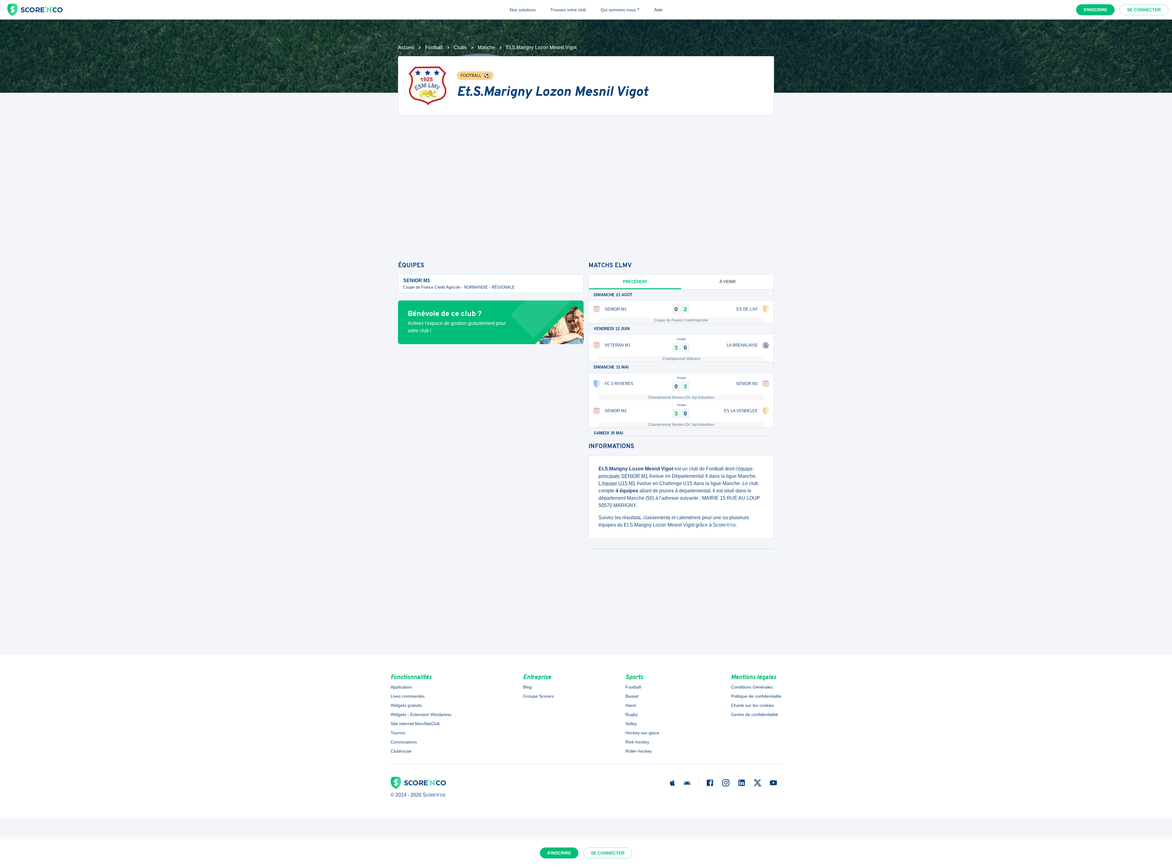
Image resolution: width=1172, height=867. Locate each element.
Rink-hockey (637, 741)
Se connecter (1144, 9)
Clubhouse (401, 751)
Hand (630, 705)
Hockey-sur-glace (642, 732)
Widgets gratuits (406, 705)
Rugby (631, 714)
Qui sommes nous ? (620, 9)
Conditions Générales (752, 687)
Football (434, 47)
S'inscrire (1095, 9)
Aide (658, 9)
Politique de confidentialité (756, 696)
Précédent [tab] (635, 281)
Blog (527, 687)
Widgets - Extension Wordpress (421, 714)
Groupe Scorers (538, 696)
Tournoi (398, 732)
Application (401, 687)
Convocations (404, 741)
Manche (486, 47)
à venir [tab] (727, 281)
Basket (631, 696)
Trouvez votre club (568, 9)
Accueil (406, 47)
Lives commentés (408, 696)
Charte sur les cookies (752, 705)
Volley (631, 723)
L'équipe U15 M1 (617, 483)
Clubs (460, 47)
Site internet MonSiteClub (415, 723)
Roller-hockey (638, 751)
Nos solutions (523, 9)
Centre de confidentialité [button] (754, 714)
